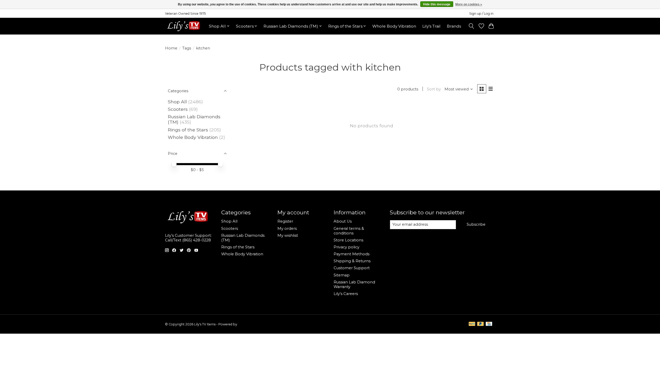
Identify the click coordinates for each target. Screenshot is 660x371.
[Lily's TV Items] (185, 26)
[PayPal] (472, 324)
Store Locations (348, 240)
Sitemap (342, 275)
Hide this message (436, 4)
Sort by (434, 89)
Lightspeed (246, 324)
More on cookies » (468, 4)
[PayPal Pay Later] (480, 324)
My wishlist (287, 235)
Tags (186, 48)
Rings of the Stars (188, 129)
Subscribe (476, 224)
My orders (287, 228)
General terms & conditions (349, 230)
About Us (343, 221)
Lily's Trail (431, 26)
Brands (454, 26)
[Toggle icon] (471, 26)
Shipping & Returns (352, 261)
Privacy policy (346, 247)
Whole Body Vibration (394, 26)
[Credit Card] (489, 324)
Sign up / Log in (481, 13)
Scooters (178, 109)
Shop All (177, 101)
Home (171, 48)
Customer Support (352, 268)
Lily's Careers (346, 293)
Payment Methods (351, 254)
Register (285, 221)
